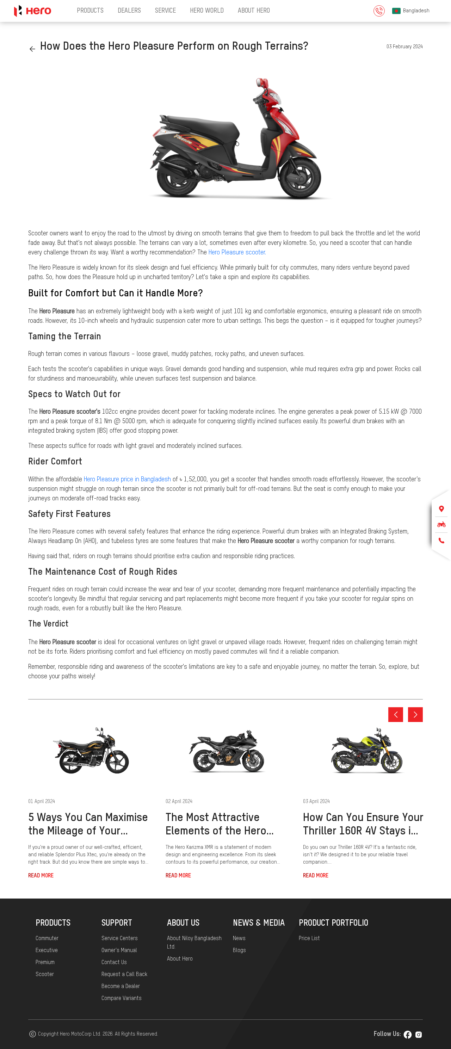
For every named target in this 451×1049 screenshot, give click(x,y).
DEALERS (129, 11)
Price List (309, 939)
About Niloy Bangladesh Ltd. (194, 943)
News (239, 939)
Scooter (45, 974)
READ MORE (41, 876)
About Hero (180, 959)
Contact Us (114, 962)
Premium (45, 962)
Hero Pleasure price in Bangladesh (127, 479)
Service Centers (119, 939)
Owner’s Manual (119, 951)
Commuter (47, 939)
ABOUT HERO (254, 11)
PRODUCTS (90, 11)
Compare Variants (121, 998)
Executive (47, 951)
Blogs (239, 951)
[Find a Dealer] (441, 509)
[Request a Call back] (441, 540)
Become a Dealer (120, 986)
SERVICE (165, 11)
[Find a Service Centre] (441, 524)
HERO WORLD (207, 11)
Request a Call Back (124, 974)
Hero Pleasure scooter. (237, 252)
